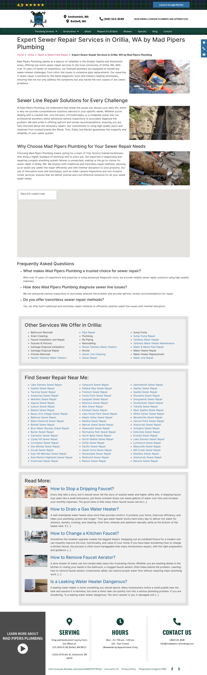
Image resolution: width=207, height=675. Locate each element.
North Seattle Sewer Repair (98, 439)
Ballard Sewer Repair (43, 410)
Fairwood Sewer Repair (95, 384)
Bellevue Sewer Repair (43, 417)
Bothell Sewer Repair (43, 424)
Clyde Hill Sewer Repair (44, 439)
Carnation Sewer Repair (44, 435)
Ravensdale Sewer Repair (96, 453)
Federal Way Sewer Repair (97, 388)
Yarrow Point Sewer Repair (148, 421)
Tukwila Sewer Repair (145, 406)
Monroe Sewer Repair (145, 460)
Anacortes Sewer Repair (44, 395)
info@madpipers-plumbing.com (177, 643)
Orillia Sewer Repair (93, 442)
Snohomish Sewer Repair (147, 457)
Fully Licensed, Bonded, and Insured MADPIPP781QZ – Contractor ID (83, 668)
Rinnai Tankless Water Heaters (99, 346)
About (88, 31)
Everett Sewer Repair (145, 435)
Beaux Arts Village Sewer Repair (49, 413)
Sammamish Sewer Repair (148, 384)
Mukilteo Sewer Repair (44, 399)
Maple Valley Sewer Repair (97, 417)
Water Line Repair (143, 357)
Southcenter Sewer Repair (148, 402)
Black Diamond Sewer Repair (47, 421)
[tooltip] (204, 54)
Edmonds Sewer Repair (146, 431)
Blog (154, 31)
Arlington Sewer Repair (146, 428)
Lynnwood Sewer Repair (147, 442)
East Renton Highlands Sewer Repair (52, 457)
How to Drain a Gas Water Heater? (84, 509)
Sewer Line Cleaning (93, 354)
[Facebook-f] (172, 669)
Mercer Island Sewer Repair (98, 424)
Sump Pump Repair (144, 336)
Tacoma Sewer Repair (43, 391)
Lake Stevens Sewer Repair (46, 384)
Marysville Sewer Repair (147, 446)
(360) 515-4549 (177, 639)
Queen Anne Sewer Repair (97, 450)
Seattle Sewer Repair (43, 388)
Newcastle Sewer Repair (96, 428)
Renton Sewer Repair (94, 460)
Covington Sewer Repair (45, 442)
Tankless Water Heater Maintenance (153, 343)
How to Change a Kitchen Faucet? (84, 533)
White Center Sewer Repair (148, 413)
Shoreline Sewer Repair (146, 395)
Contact (168, 31)
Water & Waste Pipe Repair (148, 346)
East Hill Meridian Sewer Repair (49, 453)
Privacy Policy (129, 668)
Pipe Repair (88, 332)
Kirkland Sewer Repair (94, 410)
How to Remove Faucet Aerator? (82, 557)
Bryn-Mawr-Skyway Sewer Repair (50, 428)
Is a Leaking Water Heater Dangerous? (88, 581)
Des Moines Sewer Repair (45, 446)
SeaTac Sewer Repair (145, 388)
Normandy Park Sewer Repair (99, 431)
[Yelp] (179, 669)
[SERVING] (69, 621)
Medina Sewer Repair (94, 421)
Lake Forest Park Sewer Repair (99, 413)
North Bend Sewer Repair (96, 435)
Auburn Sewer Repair (43, 406)
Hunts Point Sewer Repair (96, 395)
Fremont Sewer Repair (95, 391)
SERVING (69, 632)
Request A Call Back (107, 31)
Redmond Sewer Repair (95, 457)
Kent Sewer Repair (92, 406)
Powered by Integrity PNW (152, 668)
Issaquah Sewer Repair (95, 399)
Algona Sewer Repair (43, 402)
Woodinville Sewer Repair (147, 417)
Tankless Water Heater (146, 339)
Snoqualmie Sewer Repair (148, 399)
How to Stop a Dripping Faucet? (82, 488)
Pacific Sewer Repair (94, 446)
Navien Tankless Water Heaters (48, 357)
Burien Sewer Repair (42, 431)
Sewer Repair (89, 357)
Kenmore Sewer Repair (95, 402)
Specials (142, 31)
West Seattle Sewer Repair (148, 410)
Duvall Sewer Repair (42, 450)
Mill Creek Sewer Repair (147, 450)
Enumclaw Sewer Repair (44, 460)
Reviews (128, 31)
